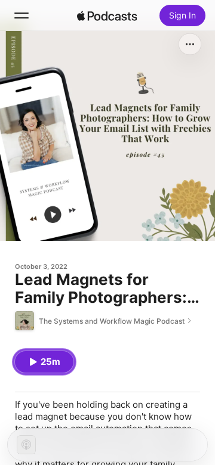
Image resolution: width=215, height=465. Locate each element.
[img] (107, 15)
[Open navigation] (21, 15)
